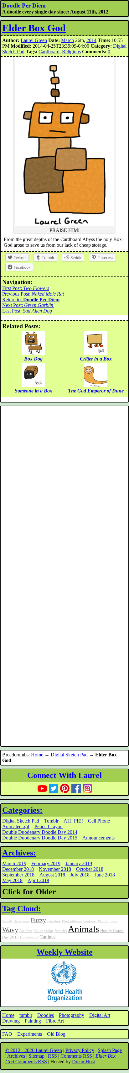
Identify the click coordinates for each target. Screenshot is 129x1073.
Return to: (30, 299)
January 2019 (78, 863)
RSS (52, 1056)
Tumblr (51, 820)
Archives (16, 1056)
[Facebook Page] (76, 788)
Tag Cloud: (21, 908)
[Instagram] (87, 788)
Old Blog (56, 1034)
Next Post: (28, 305)
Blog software (72, 921)
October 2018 (89, 869)
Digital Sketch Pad (69, 754)
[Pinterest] (65, 788)
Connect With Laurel (64, 775)
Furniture (54, 921)
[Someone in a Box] (33, 385)
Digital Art (99, 1015)
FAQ (7, 1034)
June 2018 (105, 874)
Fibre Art (55, 1020)
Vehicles (61, 931)
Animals (83, 929)
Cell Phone (99, 820)
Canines (47, 937)
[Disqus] (64, 491)
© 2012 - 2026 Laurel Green (33, 1050)
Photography (71, 1015)
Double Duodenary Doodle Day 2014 (39, 832)
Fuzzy (38, 920)
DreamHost (83, 1061)
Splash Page (110, 1050)
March (67, 40)
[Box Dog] (33, 353)
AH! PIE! (73, 820)
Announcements (98, 837)
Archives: (19, 852)
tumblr (25, 1015)
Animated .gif (15, 826)
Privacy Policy (79, 1050)
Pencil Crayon (48, 826)
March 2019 (14, 863)
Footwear (90, 921)
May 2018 (12, 880)
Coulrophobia (44, 931)
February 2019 (45, 863)
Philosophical (107, 921)
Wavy (10, 930)
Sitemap (36, 1056)
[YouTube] (42, 788)
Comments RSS (76, 1056)
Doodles (45, 1015)
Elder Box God (34, 28)
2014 (91, 40)
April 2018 (38, 880)
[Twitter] (53, 788)
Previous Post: (33, 294)
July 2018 (80, 874)
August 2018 (52, 874)
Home (37, 754)
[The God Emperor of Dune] (95, 385)
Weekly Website (65, 952)
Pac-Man (25, 931)
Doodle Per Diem (24, 5)
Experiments (29, 1034)
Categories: (22, 810)
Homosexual (29, 937)
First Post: (25, 288)
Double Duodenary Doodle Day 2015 (39, 837)
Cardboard (49, 51)
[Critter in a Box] (95, 353)
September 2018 (18, 874)
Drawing (11, 1020)
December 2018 (18, 869)
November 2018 (55, 869)
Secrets (7, 921)
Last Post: (27, 310)
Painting (33, 1020)
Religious (71, 51)
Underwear (21, 921)
